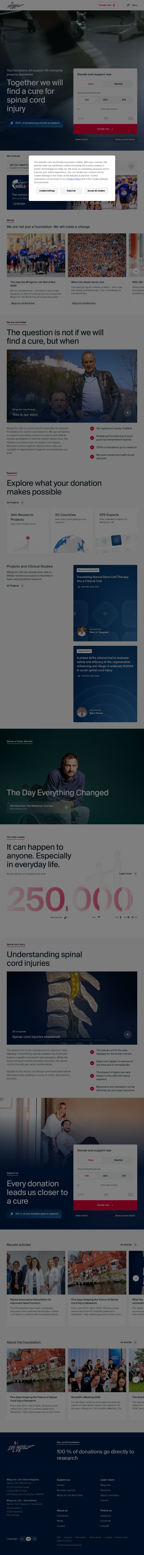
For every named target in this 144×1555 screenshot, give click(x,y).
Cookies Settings (47, 190)
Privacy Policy (74, 179)
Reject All (71, 190)
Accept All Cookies (96, 190)
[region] (72, 178)
